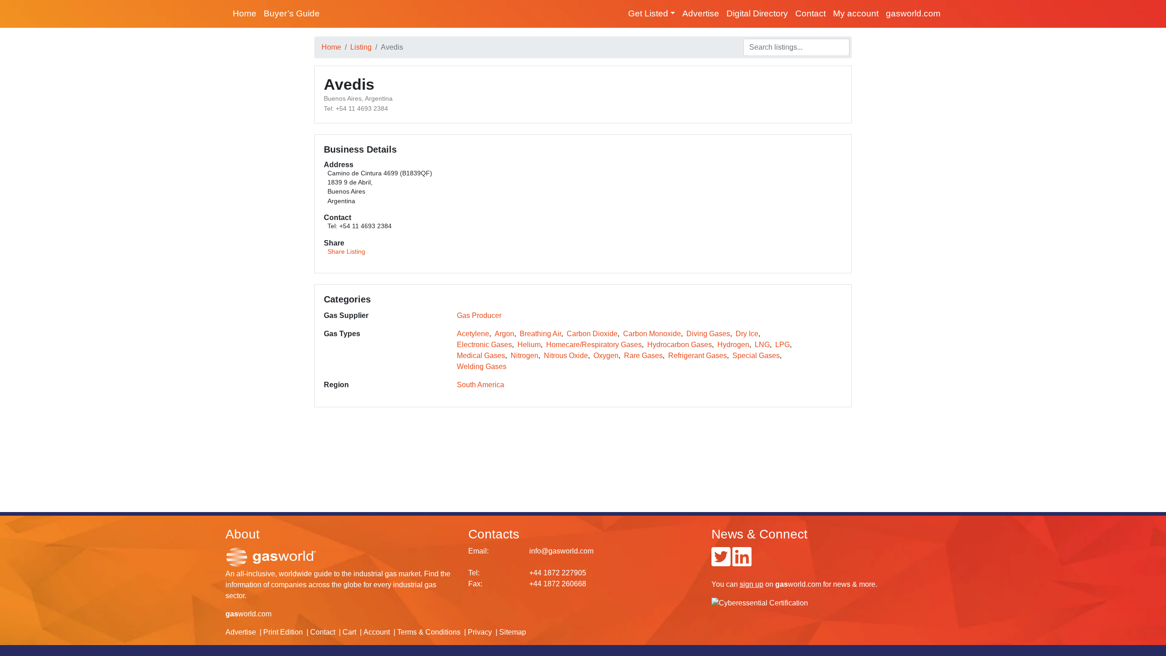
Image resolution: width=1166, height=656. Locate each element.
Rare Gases (643, 355)
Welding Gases (481, 366)
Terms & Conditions (428, 632)
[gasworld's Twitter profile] (721, 562)
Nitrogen (524, 355)
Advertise (700, 13)
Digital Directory (757, 13)
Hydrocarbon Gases (679, 344)
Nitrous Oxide (566, 355)
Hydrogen (733, 344)
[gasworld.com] (271, 556)
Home (244, 13)
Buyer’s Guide (292, 13)
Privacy (480, 632)
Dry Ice (747, 334)
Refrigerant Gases (697, 355)
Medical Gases (481, 355)
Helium (529, 344)
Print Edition (283, 632)
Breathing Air (540, 334)
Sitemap (512, 632)
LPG (782, 344)
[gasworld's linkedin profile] (742, 562)
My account (856, 13)
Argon (504, 334)
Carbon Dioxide (592, 334)
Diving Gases (708, 334)
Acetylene (473, 334)
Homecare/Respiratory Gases (594, 344)
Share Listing (346, 251)
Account (376, 632)
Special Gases (756, 355)
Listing (361, 47)
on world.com (780, 584)
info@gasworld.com (561, 551)
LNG (762, 344)
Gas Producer (479, 315)
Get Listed (648, 13)
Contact (810, 13)
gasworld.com (913, 13)
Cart (349, 632)
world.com (248, 614)
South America (480, 385)
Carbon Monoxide (652, 334)
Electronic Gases (484, 344)
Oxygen (606, 355)
